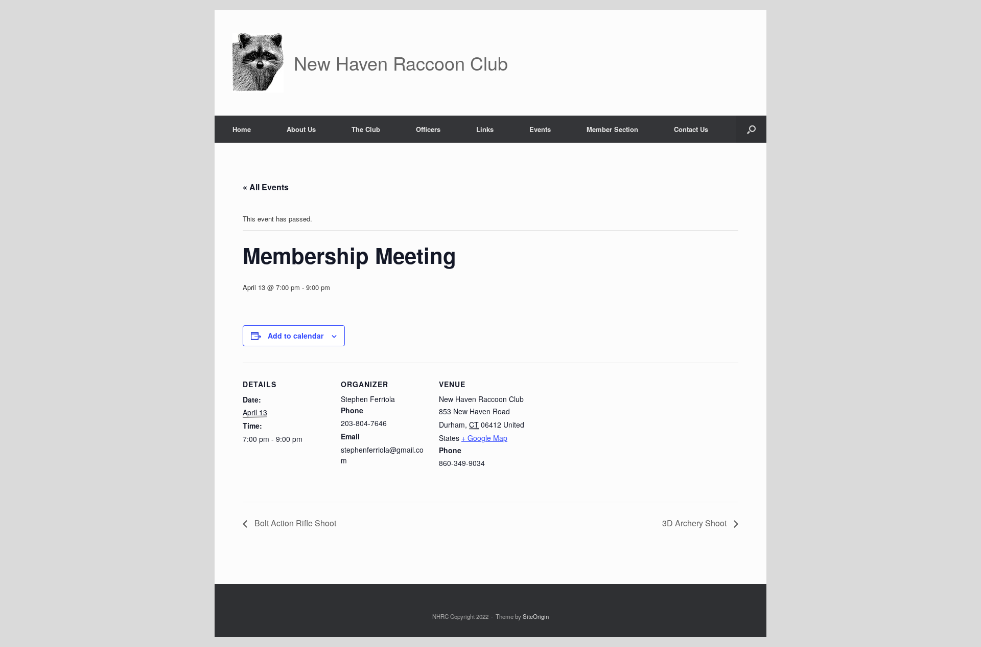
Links (485, 129)
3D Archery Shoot (695, 523)
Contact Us (691, 129)
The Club (366, 129)
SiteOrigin (536, 616)
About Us (301, 129)
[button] (751, 129)
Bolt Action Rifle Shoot (294, 523)
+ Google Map (484, 438)
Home (241, 129)
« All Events (266, 187)
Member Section (612, 129)
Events (540, 129)
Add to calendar (295, 335)
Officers (428, 129)
